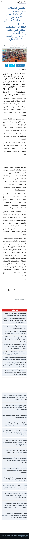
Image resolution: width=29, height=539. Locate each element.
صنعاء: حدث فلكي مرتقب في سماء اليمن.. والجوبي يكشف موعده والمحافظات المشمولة (14, 470)
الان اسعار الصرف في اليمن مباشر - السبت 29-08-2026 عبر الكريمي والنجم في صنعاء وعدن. (14, 365)
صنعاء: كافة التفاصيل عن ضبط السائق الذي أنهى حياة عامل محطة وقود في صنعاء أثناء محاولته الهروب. (15, 346)
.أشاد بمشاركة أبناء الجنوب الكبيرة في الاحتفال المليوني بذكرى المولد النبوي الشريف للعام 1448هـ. (15, 372)
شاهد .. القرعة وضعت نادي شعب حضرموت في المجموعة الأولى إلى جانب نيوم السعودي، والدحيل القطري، (14, 515)
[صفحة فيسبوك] (1, 2)
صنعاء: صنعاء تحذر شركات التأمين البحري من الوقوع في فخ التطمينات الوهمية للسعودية (15, 433)
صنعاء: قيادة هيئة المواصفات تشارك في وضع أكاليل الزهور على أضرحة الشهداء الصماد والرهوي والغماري (14, 321)
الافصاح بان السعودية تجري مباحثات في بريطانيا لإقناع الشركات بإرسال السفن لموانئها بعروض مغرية (15, 495)
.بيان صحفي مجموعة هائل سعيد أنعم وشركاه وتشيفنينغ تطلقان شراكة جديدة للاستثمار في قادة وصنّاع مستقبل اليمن (15, 505)
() (18, 47)
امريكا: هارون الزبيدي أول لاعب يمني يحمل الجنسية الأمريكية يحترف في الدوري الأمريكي (15, 460)
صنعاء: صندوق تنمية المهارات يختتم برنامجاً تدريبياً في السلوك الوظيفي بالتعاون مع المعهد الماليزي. (14, 407)
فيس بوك (21, 303)
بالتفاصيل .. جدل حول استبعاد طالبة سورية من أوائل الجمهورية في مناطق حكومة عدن (15, 339)
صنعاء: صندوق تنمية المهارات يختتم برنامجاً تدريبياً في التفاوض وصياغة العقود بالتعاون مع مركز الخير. (15, 443)
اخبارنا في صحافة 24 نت (18, 299)
